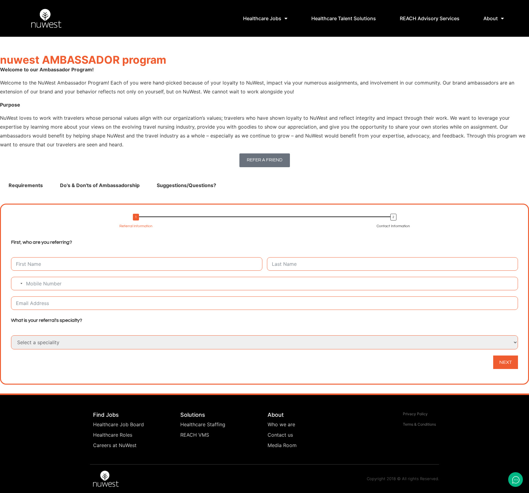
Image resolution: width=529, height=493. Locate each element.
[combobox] (17, 283)
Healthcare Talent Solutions (343, 18)
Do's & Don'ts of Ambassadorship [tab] (100, 185)
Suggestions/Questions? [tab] (186, 185)
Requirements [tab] (26, 185)
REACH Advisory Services (430, 18)
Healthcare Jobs (262, 18)
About (490, 18)
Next (505, 362)
